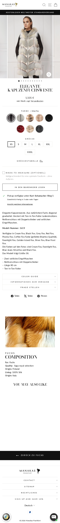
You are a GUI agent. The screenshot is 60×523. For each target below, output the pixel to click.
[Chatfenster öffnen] (54, 517)
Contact (29, 480)
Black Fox (49, 118)
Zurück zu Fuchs (32, 455)
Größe (30, 139)
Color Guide (30, 276)
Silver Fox (11, 118)
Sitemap (29, 486)
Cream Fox (30, 129)
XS (11, 144)
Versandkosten (37, 101)
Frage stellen (30, 287)
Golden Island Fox (30, 118)
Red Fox (20, 129)
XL (39, 144)
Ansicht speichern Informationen (20, 204)
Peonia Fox (39, 118)
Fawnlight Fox (20, 118)
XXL (48, 144)
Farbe (30, 111)
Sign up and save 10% (29, 499)
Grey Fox (39, 129)
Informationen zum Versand (30, 282)
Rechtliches (29, 493)
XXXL (30, 152)
